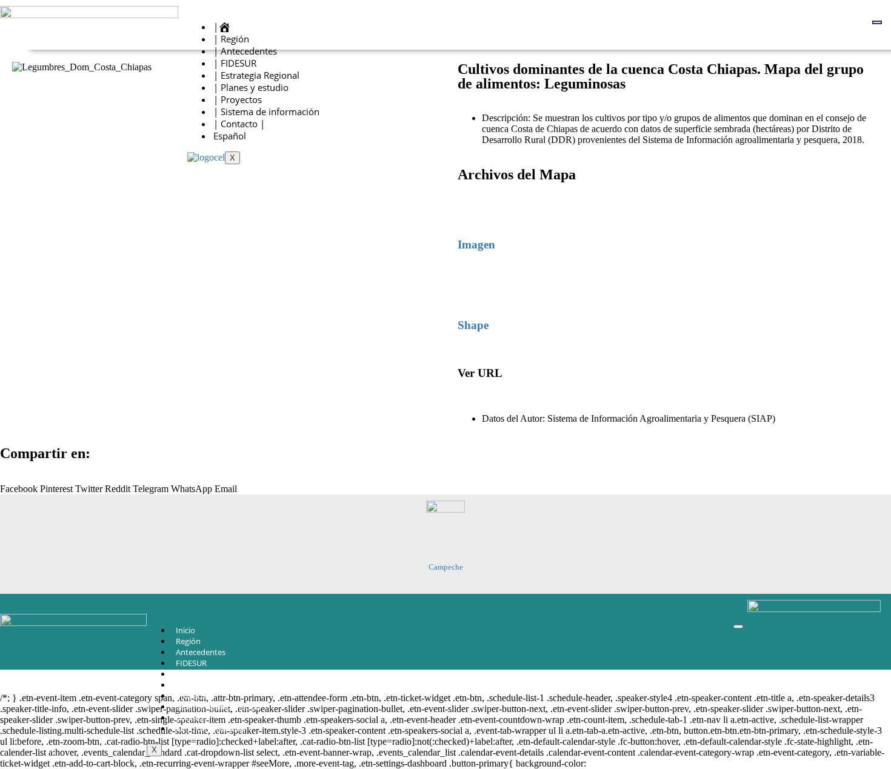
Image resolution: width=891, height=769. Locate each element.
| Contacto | (239, 124)
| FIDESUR (234, 63)
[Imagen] (473, 209)
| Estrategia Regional (256, 75)
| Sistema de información (266, 111)
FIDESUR (191, 662)
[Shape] (473, 290)
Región (188, 641)
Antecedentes (200, 652)
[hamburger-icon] (877, 22)
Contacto (192, 717)
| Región (231, 39)
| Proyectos (237, 99)
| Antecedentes (245, 51)
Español (229, 136)
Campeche (446, 566)
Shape (473, 325)
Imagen (476, 244)
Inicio (185, 630)
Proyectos (194, 695)
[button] (19, 483)
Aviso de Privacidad (210, 728)
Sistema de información (218, 706)
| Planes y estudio (251, 87)
